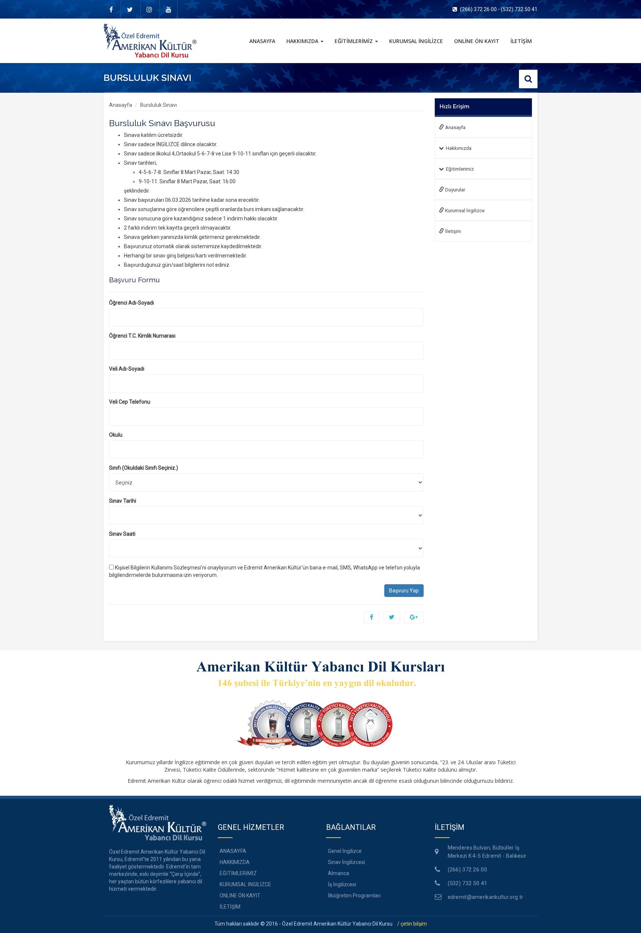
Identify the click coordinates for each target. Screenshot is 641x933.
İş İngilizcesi (342, 884)
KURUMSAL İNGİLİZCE (416, 41)
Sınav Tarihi (122, 501)
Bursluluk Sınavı (158, 105)
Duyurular (454, 190)
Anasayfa (120, 105)
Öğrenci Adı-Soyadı (131, 303)
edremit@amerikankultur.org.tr (485, 897)
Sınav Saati (122, 534)
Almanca (338, 873)
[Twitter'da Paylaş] (391, 617)
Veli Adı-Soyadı (126, 369)
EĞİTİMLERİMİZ (354, 41)
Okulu (115, 435)
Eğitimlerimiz (460, 169)
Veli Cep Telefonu (129, 402)
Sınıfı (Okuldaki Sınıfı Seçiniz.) (143, 468)
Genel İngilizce (345, 851)
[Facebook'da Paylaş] (371, 617)
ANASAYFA (265, 41)
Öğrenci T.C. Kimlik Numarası (142, 336)
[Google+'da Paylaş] (414, 617)
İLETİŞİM (521, 41)
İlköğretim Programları (354, 895)
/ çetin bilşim (412, 924)
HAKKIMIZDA (303, 41)
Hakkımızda (458, 148)
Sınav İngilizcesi (346, 862)
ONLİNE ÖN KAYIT (476, 41)
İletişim (452, 231)
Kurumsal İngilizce (464, 210)
